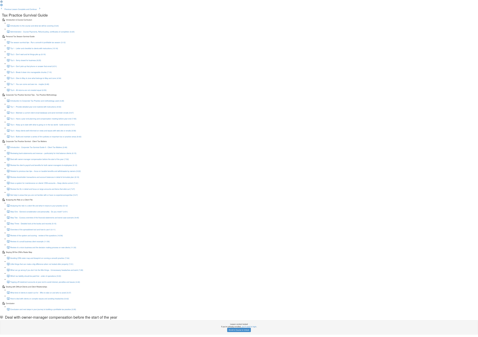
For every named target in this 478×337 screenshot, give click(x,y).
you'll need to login (249, 326)
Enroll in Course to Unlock (239, 330)
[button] (1, 2)
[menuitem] (1, 5)
